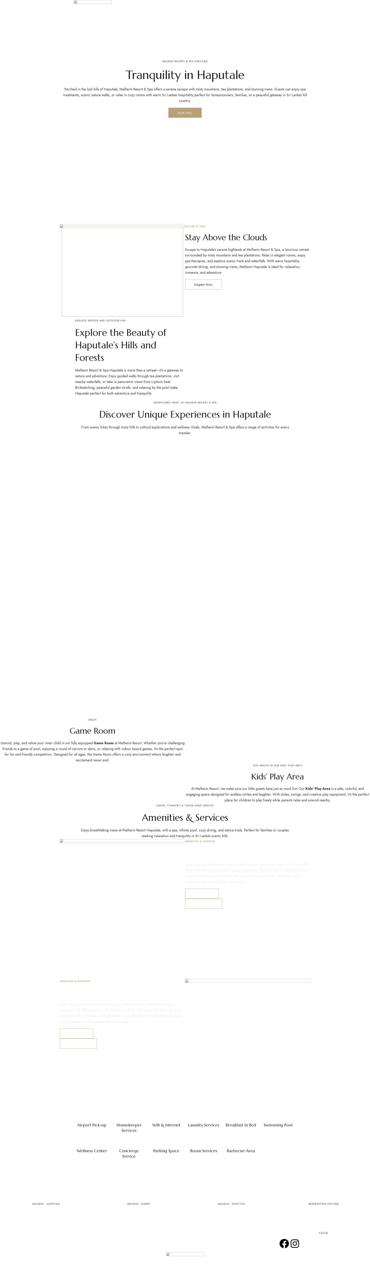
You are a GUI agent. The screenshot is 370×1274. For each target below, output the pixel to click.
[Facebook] (284, 1243)
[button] (289, 4)
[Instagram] (295, 1243)
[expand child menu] (240, 4)
